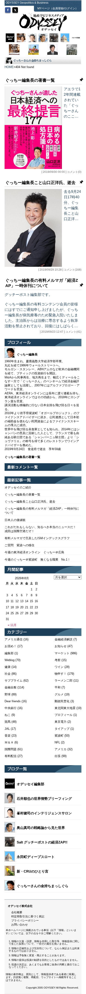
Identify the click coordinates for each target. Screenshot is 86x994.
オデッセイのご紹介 (18, 487)
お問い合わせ (19, 924)
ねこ (8, 715)
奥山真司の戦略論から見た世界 (41, 828)
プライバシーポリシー (25, 920)
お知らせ (61, 646)
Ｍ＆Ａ (9, 742)
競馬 (8, 721)
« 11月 (12, 625)
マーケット (62, 653)
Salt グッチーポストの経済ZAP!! (42, 842)
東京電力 (61, 721)
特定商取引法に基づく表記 (27, 916)
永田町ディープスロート (36, 857)
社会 (8, 673)
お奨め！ (11, 646)
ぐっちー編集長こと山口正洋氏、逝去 (40, 182)
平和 (58, 687)
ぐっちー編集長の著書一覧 (30, 80)
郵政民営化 (62, 701)
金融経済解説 (63, 639)
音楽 (8, 735)
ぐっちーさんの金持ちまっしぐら (42, 886)
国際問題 (11, 749)
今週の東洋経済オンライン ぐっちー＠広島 (34, 552)
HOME (9, 67)
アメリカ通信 (13, 639)
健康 (8, 667)
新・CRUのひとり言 (32, 871)
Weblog (9, 660)
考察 (58, 660)
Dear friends (13, 701)
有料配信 (11, 756)
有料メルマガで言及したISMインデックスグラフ (37, 538)
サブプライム (13, 680)
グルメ (59, 694)
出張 (58, 756)
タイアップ (62, 728)
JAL (7, 728)
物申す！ (61, 673)
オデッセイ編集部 (30, 784)
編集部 (9, 653)
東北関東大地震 (65, 708)
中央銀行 (11, 708)
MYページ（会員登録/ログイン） (57, 8)
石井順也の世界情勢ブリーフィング (44, 798)
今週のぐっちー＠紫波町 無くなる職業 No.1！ (37, 559)
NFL (57, 742)
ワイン (59, 667)
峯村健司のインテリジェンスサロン (44, 813)
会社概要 (16, 912)
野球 (8, 694)
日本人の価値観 (15, 520)
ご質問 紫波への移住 (19, 545)
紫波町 (59, 735)
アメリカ (61, 749)
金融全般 (11, 687)
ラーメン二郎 (63, 680)
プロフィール (63, 715)
